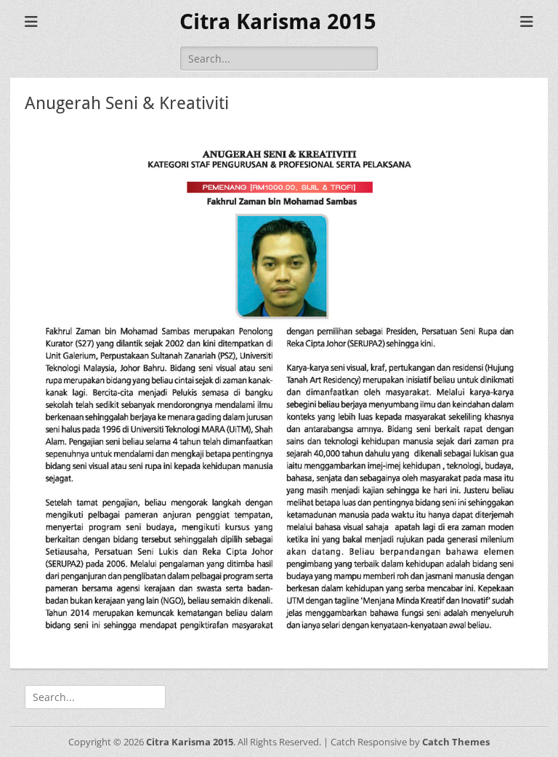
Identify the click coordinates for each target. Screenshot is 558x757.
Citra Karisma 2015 (277, 21)
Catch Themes (456, 741)
